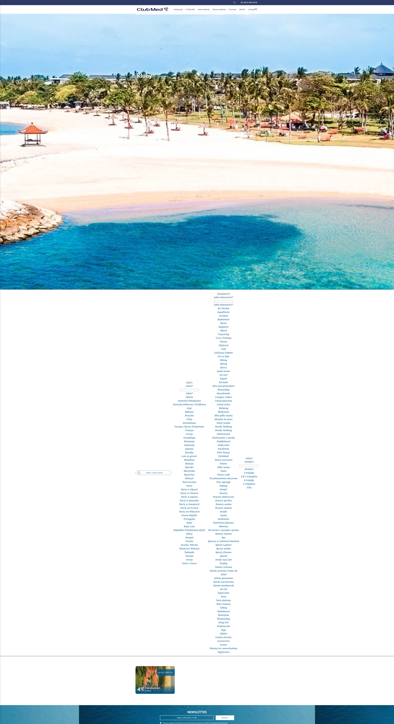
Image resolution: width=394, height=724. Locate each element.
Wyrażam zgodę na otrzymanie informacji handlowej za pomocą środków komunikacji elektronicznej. (195, 723)
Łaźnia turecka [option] (223, 637)
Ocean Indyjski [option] (189, 515)
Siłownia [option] (223, 526)
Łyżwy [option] (223, 644)
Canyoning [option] (223, 334)
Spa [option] (223, 537)
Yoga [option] (223, 629)
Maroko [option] (189, 467)
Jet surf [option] (223, 374)
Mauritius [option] (189, 474)
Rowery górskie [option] (223, 500)
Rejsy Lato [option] (189, 526)
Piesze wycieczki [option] (223, 459)
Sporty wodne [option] (223, 548)
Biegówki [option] (223, 326)
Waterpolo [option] (223, 615)
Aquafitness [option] (223, 311)
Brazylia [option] (189, 415)
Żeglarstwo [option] (223, 651)
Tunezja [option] (189, 555)
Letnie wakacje (203, 9)
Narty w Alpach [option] (189, 489)
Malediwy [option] (189, 459)
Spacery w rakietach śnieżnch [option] (223, 541)
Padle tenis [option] (223, 445)
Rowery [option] (223, 493)
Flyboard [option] (223, 345)
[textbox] (189, 390)
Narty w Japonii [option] (189, 496)
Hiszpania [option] (189, 441)
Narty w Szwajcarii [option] (189, 504)
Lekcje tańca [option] (223, 404)
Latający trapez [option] (223, 396)
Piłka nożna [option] (223, 467)
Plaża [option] (223, 470)
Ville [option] (249, 487)
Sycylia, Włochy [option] (189, 544)
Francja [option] (189, 430)
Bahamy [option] (189, 411)
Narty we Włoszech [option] (189, 511)
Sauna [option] (223, 515)
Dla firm (242, 9)
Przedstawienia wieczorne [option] (223, 478)
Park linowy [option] (223, 452)
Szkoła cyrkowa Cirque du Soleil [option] (223, 572)
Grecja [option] (189, 433)
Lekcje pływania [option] (223, 400)
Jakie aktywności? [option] (223, 304)
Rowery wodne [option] (223, 504)
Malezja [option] (189, 463)
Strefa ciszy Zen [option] (223, 559)
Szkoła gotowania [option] (223, 578)
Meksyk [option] (189, 478)
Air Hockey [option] (223, 308)
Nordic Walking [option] (223, 426)
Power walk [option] (223, 474)
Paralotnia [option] (223, 448)
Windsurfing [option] (223, 618)
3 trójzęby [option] (249, 472)
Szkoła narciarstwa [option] (223, 581)
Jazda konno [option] (223, 371)
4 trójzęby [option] (249, 480)
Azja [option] (189, 408)
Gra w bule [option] (223, 356)
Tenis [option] (223, 596)
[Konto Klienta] (256, 9)
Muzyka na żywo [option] (224, 419)
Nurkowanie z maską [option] (223, 437)
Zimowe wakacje (219, 9)
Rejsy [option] (189, 522)
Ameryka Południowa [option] (189, 400)
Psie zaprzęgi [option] (223, 481)
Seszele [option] (189, 541)
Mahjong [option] (223, 408)
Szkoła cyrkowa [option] (223, 566)
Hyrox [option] (223, 367)
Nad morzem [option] (189, 481)
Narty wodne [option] (223, 422)
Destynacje (178, 9)
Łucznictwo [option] (223, 640)
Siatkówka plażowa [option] (223, 522)
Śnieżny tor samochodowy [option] (223, 648)
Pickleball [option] (223, 456)
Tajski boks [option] (223, 592)
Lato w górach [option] (189, 456)
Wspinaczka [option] (223, 626)
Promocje (232, 9)
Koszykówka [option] (223, 393)
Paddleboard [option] (223, 441)
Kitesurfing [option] (223, 389)
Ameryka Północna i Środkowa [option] (189, 404)
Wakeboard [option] (223, 611)
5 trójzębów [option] (249, 483)
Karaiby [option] (189, 452)
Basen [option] (223, 323)
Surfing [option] (223, 563)
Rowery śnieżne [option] (223, 507)
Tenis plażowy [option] (223, 600)
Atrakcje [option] (223, 315)
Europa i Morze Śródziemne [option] (189, 426)
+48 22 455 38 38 (250, 3)
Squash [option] (223, 555)
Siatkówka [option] (223, 518)
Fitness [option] (223, 341)
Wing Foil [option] (223, 622)
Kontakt (251, 9)
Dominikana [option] (189, 422)
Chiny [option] (189, 419)
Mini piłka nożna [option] (223, 415)
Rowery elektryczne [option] (223, 496)
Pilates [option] (223, 463)
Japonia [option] (189, 448)
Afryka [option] (189, 396)
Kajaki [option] (223, 378)
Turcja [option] (189, 559)
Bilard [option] (223, 330)
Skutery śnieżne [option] (223, 533)
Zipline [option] (223, 633)
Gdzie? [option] (189, 393)
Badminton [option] (223, 319)
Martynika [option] (189, 470)
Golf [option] (223, 348)
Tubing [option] (223, 607)
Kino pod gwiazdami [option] (223, 385)
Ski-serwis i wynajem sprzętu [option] (223, 530)
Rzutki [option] (223, 511)
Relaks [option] (223, 489)
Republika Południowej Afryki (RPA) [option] (189, 531)
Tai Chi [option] (223, 589)
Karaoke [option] (223, 382)
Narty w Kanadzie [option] (189, 500)
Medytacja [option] (223, 411)
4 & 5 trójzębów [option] (249, 476)
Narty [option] (189, 485)
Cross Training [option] (223, 337)
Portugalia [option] (189, 518)
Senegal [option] (189, 537)
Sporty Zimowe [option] (223, 552)
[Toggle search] (235, 2)
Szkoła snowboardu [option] (223, 585)
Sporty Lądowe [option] (223, 544)
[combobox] (189, 472)
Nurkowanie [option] (223, 433)
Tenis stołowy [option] (223, 603)
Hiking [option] (223, 360)
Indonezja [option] (189, 445)
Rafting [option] (223, 485)
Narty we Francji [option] (189, 507)
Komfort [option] (249, 469)
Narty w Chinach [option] (189, 493)
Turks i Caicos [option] (189, 563)
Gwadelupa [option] (189, 437)
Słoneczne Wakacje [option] (189, 548)
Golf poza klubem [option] (223, 352)
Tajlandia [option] (189, 552)
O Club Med (190, 9)
